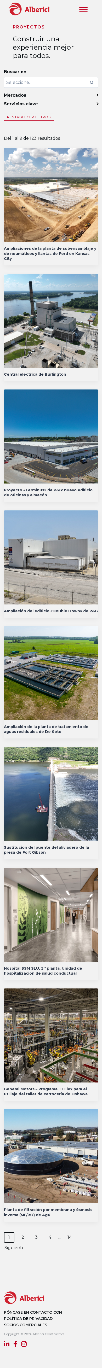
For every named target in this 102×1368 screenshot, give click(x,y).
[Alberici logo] (28, 8)
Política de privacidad (28, 1318)
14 (69, 1237)
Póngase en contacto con (33, 1312)
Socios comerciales (25, 1325)
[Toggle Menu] (83, 9)
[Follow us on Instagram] (24, 1345)
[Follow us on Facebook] (15, 1345)
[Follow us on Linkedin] (6, 1345)
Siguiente (14, 1247)
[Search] (91, 82)
